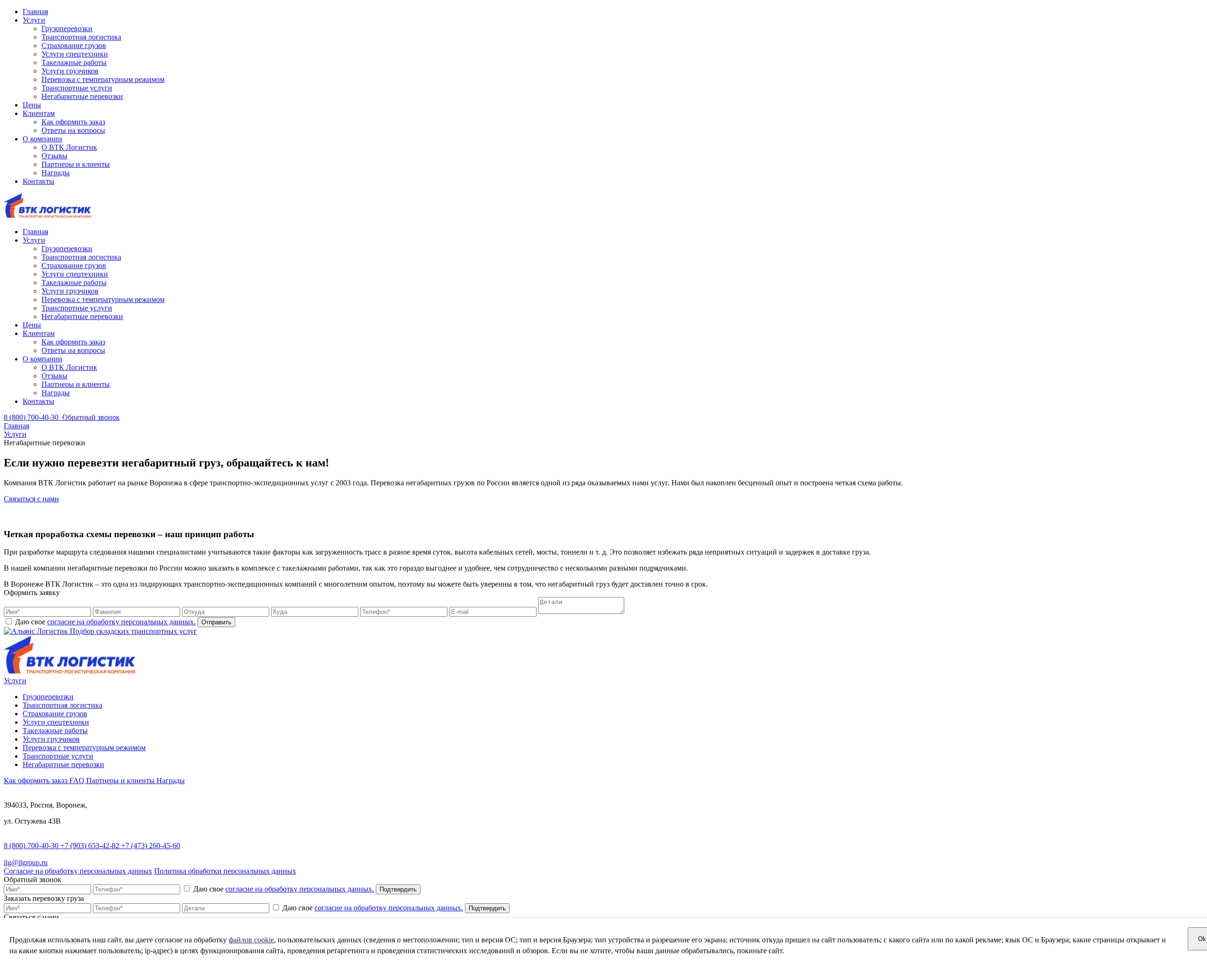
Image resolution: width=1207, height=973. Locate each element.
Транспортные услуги (76, 88)
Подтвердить (398, 889)
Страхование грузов (73, 45)
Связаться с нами (31, 499)
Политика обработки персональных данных (225, 871)
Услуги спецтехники (74, 54)
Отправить (216, 622)
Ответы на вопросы (73, 130)
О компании (42, 139)
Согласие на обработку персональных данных (78, 871)
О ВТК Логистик (69, 147)
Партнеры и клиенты (75, 164)
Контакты (38, 181)
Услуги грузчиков (70, 71)
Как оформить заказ (73, 122)
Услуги (34, 20)
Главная (35, 12)
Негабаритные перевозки (82, 96)
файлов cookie (251, 940)
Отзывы (54, 156)
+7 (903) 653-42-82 (90, 846)
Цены (32, 105)
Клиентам (39, 113)
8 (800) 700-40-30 (32, 846)
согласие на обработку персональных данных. (121, 622)
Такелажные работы (74, 62)
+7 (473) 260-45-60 (150, 846)
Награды (55, 173)
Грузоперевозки (66, 29)
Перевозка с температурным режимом (103, 79)
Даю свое (104, 622)
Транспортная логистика (81, 37)
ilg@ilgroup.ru (26, 863)
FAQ (77, 781)
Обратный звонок (91, 417)
